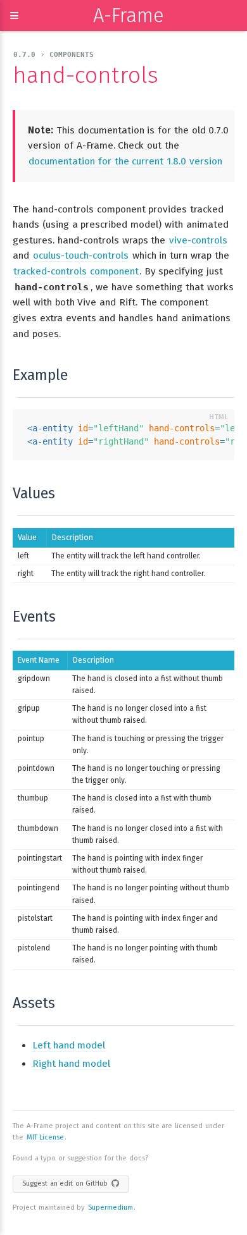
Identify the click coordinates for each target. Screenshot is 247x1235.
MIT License (46, 1137)
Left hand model (68, 1045)
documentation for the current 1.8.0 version (125, 161)
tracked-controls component (76, 271)
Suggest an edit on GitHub (65, 1183)
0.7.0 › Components (53, 55)
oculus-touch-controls (81, 255)
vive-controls (198, 240)
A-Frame (128, 15)
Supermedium (110, 1207)
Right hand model (71, 1063)
